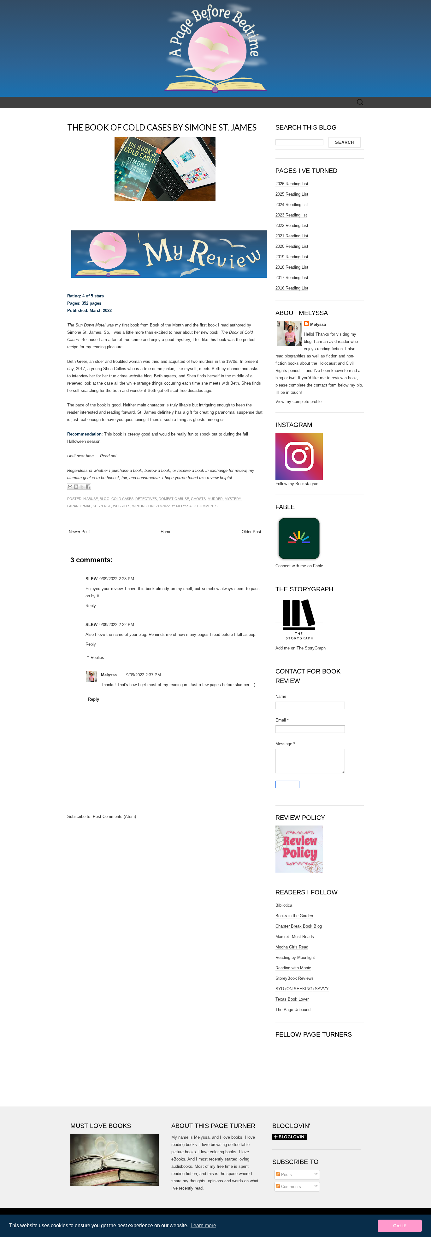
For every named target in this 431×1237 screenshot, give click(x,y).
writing (139, 506)
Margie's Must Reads (294, 936)
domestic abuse (174, 499)
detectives (146, 499)
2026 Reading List (291, 183)
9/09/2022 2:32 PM (116, 624)
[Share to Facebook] (88, 487)
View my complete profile (298, 401)
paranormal (79, 506)
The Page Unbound (292, 1009)
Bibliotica (283, 905)
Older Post (251, 531)
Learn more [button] (203, 1225)
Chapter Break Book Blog (298, 926)
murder (215, 499)
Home (166, 531)
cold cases (122, 499)
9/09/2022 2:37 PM (143, 675)
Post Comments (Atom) (114, 816)
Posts (286, 1174)
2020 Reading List (291, 246)
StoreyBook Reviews (294, 978)
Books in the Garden (294, 915)
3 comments (205, 506)
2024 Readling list (291, 204)
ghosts (198, 499)
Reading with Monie (293, 968)
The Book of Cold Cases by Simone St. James (162, 127)
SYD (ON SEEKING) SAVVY (302, 988)
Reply (91, 605)
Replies (97, 657)
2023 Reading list (291, 215)
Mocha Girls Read (291, 947)
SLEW (91, 578)
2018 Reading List (291, 267)
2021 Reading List (291, 236)
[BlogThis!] (76, 487)
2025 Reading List (291, 194)
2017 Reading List (291, 277)
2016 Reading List (291, 288)
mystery (233, 499)
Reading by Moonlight (295, 957)
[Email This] (70, 487)
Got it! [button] (400, 1225)
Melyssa (184, 506)
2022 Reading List (291, 225)
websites (121, 506)
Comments (290, 1186)
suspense (102, 506)
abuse (92, 499)
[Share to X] (82, 487)
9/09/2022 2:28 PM (116, 578)
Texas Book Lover (292, 999)
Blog (104, 499)
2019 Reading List (291, 256)
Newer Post (79, 531)
